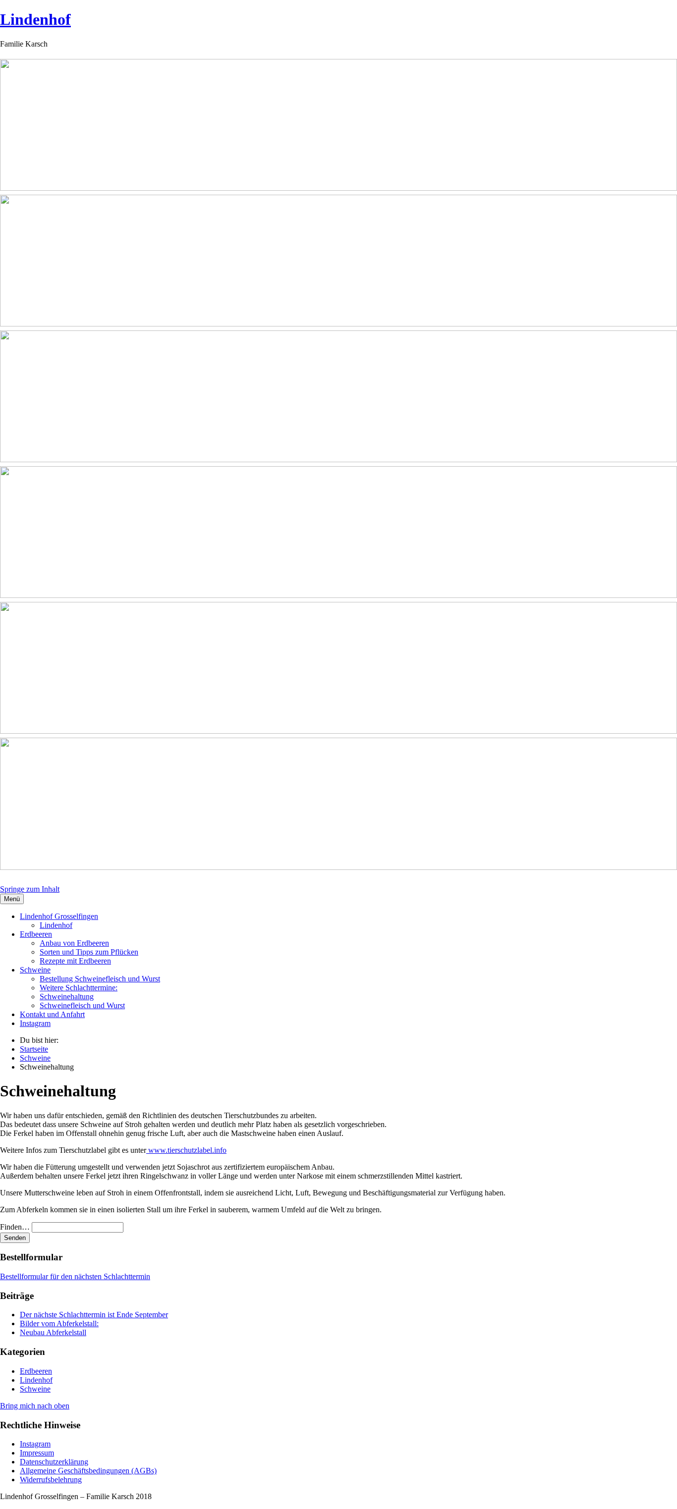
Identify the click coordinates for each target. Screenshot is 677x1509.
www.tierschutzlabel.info (186, 1150)
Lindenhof (35, 19)
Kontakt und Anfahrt (52, 1014)
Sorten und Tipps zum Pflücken (89, 952)
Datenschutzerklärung (54, 1461)
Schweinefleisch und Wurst (82, 1005)
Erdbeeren (36, 934)
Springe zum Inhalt (29, 889)
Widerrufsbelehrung (51, 1479)
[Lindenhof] (338, 466)
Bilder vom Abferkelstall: (59, 1323)
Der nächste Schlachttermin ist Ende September (94, 1314)
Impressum (37, 1453)
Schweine (35, 970)
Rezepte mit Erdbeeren (75, 961)
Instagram (35, 1023)
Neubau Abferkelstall (53, 1332)
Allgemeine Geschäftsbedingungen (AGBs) (88, 1470)
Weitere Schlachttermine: (78, 987)
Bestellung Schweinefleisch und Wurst (100, 978)
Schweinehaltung (67, 996)
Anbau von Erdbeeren (74, 943)
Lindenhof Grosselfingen (59, 916)
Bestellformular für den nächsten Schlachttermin (75, 1276)
